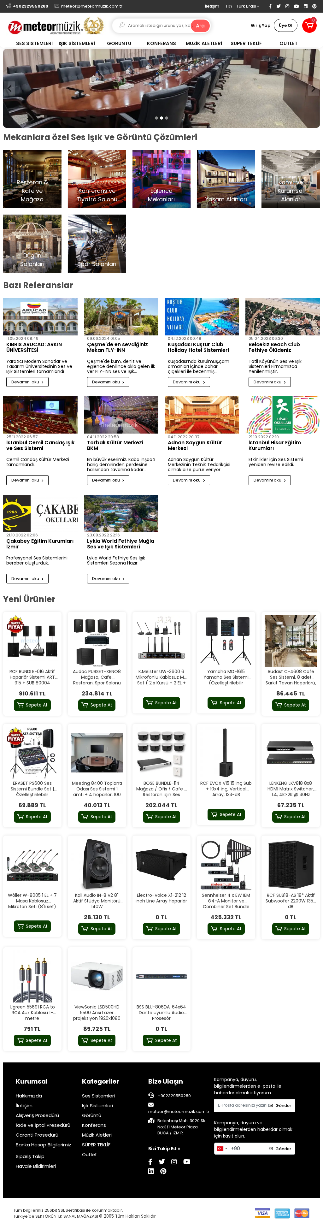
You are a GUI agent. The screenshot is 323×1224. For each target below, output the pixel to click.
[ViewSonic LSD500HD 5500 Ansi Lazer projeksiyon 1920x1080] (97, 976)
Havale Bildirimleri (36, 1166)
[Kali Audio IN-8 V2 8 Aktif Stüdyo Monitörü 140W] (97, 865)
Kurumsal (32, 1081)
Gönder (283, 1106)
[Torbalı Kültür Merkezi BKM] (121, 415)
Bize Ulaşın (165, 1081)
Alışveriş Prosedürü (37, 1115)
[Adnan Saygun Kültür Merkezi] (202, 415)
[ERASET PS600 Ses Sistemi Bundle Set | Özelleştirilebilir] (32, 753)
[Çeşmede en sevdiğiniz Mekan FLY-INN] (121, 316)
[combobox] (221, 1148)
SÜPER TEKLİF (96, 1144)
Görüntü (91, 1115)
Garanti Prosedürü (37, 1135)
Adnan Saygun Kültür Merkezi (195, 446)
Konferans (94, 1125)
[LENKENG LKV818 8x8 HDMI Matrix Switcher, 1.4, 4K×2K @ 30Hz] (291, 753)
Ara (200, 25)
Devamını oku (25, 382)
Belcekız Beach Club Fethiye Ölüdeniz (274, 348)
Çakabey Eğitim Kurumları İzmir (39, 544)
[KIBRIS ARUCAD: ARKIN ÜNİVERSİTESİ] (40, 316)
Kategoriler (100, 1081)
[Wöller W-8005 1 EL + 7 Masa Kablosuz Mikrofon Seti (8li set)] (32, 865)
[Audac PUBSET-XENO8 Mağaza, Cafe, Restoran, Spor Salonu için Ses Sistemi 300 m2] (97, 641)
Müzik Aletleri (97, 1135)
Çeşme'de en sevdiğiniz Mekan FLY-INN (117, 348)
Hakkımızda (29, 1095)
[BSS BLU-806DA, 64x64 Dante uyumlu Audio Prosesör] (162, 976)
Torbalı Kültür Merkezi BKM (115, 446)
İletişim (212, 6)
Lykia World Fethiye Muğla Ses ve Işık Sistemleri (120, 544)
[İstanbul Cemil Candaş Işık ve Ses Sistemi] (40, 415)
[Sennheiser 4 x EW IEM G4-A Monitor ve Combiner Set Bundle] (226, 865)
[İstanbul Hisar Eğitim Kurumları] (282, 415)
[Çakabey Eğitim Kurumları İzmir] (40, 513)
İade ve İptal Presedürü (43, 1125)
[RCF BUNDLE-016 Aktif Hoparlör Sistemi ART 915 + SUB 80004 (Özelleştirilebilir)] (32, 641)
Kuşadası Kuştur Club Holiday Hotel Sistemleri (198, 348)
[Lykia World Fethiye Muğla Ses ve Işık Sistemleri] (121, 513)
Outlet (89, 1154)
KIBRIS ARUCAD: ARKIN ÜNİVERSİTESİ (34, 348)
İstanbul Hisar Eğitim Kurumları (275, 446)
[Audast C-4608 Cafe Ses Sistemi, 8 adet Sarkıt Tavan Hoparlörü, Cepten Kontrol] (291, 641)
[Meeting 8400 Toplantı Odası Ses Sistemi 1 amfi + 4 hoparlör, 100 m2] (97, 753)
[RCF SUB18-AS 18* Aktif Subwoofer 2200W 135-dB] (291, 865)
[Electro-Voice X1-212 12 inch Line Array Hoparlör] (162, 865)
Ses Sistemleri (98, 1095)
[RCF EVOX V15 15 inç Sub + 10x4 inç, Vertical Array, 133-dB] (226, 753)
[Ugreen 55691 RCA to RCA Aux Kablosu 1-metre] (32, 976)
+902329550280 (174, 1096)
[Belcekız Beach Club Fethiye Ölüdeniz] (282, 316)
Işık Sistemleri (97, 1105)
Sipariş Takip (30, 1156)
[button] (309, 25)
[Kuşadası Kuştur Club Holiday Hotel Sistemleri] (202, 316)
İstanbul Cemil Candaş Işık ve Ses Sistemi (40, 446)
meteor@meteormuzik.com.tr (178, 1112)
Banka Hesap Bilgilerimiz (43, 1144)
